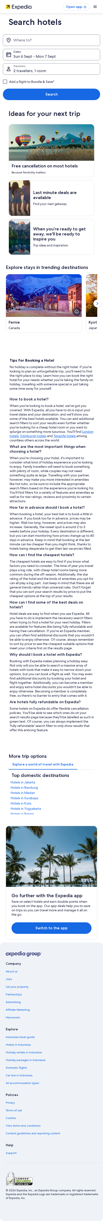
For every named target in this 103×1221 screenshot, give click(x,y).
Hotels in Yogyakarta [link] (26, 808)
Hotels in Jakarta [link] (23, 782)
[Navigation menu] (95, 6)
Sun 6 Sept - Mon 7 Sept (34, 56)
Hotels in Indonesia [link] (18, 1045)
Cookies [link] (11, 1118)
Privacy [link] (10, 1103)
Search (52, 94)
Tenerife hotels (64, 436)
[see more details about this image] (76, 311)
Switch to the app (51, 928)
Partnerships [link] (14, 994)
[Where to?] (51, 40)
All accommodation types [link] (22, 1083)
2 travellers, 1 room (29, 70)
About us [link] (11, 971)
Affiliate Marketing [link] (18, 1010)
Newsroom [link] (13, 1017)
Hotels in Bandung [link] (24, 787)
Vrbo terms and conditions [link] (23, 1126)
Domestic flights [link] (16, 1068)
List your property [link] (17, 987)
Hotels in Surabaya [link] (24, 798)
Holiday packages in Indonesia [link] (25, 1060)
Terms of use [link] (14, 1110)
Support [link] (11, 1153)
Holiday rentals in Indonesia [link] (24, 1052)
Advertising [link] (13, 1002)
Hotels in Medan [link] (23, 793)
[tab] (43, 764)
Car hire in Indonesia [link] (19, 1075)
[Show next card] (97, 303)
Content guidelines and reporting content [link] (33, 1133)
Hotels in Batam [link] (22, 814)
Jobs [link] (9, 979)
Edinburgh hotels (33, 436)
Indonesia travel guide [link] (20, 1037)
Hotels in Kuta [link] (21, 803)
